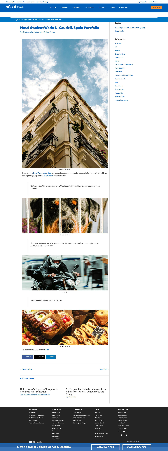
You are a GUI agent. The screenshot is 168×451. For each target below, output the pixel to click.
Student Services (122, 418)
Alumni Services (77, 420)
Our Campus (98, 415)
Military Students (56, 428)
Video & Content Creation (36, 423)
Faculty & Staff (99, 420)
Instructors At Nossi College (124, 75)
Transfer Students (57, 431)
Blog (15, 20)
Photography (28, 32)
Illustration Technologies (36, 418)
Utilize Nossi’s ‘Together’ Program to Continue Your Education (39, 390)
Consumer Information (101, 433)
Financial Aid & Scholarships (35, 394)
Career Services (24, 394)
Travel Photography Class (42, 173)
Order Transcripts (122, 428)
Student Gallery (122, 415)
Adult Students (56, 425)
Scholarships (55, 436)
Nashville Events (120, 79)
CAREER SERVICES (89, 8)
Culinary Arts (119, 57)
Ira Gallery (98, 418)
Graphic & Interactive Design (37, 415)
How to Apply (56, 412)
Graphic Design (120, 68)
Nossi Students (129, 28)
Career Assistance (77, 412)
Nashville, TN (20, 2)
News (116, 82)
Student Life (38, 32)
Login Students (142, 2)
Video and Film (120, 97)
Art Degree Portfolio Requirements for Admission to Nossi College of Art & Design (86, 392)
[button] (105, 447)
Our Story (98, 412)
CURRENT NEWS (123, 8)
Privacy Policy (99, 436)
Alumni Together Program (80, 423)
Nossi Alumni (119, 86)
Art (21, 32)
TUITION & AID (76, 8)
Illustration (118, 72)
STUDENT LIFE (102, 8)
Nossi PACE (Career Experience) (81, 415)
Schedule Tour (30, 2)
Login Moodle (153, 2)
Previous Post (26, 369)
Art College (22, 20)
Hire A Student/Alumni (79, 418)
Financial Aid (55, 433)
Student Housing (122, 420)
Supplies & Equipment (58, 420)
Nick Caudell (48, 176)
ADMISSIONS (64, 8)
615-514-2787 (10, 2)
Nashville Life (121, 423)
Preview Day (55, 418)
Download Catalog (42, 2)
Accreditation (99, 425)
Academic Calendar (123, 425)
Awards (117, 50)
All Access (118, 43)
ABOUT (113, 8)
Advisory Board (99, 423)
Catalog (97, 428)
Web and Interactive (121, 100)
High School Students (58, 423)
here (47, 350)
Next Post (104, 369)
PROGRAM (53, 8)
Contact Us (98, 431)
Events (117, 61)
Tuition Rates (55, 439)
